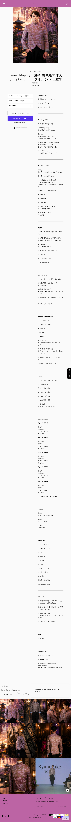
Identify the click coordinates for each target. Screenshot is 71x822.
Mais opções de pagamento (20, 122)
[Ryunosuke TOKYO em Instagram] (5, 816)
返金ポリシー (6, 803)
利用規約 (5, 800)
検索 (4, 798)
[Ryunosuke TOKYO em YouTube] (8, 816)
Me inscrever (62, 806)
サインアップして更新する (45, 798)
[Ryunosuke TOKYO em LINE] (2, 816)
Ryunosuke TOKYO (41, 815)
